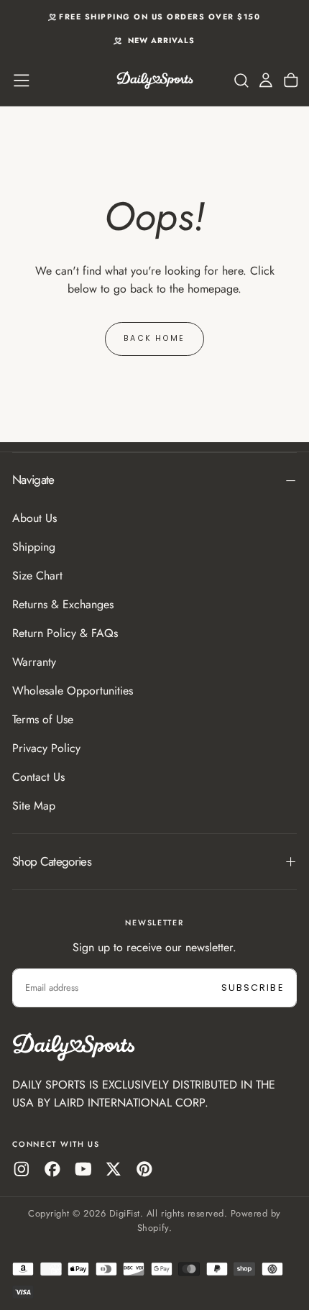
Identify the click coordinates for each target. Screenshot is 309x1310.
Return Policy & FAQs (65, 633)
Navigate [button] (33, 479)
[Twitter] (113, 1169)
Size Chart (37, 575)
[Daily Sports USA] (73, 1047)
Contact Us (38, 777)
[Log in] (266, 80)
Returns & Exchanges (63, 604)
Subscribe (252, 987)
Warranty (34, 662)
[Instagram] (21, 1169)
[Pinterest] (144, 1169)
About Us (34, 518)
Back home (154, 338)
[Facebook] (52, 1169)
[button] (21, 80)
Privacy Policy (46, 748)
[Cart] (291, 80)
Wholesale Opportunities (72, 690)
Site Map (33, 805)
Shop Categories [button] (51, 861)
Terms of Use (42, 719)
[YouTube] (83, 1169)
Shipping (33, 547)
